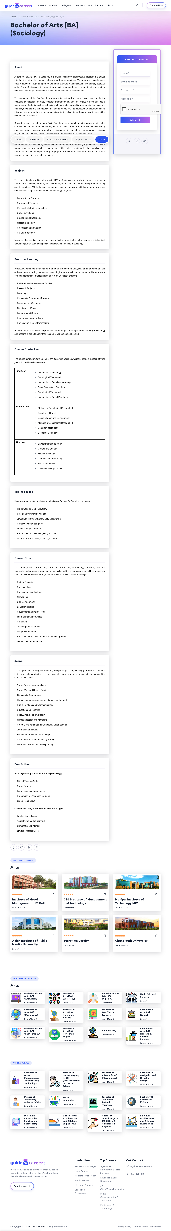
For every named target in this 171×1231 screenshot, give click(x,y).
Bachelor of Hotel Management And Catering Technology (31, 1078)
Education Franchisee (80, 1191)
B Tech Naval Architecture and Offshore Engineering (70, 1119)
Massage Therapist (84, 1185)
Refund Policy (141, 1226)
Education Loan (96, 5)
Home (13, 17)
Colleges (65, 5)
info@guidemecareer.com (139, 1166)
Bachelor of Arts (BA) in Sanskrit (108, 1012)
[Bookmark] (53, 894)
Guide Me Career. (38, 1226)
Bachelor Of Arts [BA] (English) (146, 1012)
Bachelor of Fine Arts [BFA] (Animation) (33, 996)
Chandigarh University (131, 940)
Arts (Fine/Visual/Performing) (112, 1187)
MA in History (109, 1030)
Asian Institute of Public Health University (29, 942)
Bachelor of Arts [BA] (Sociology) (69, 996)
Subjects (34, 139)
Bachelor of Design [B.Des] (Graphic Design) (148, 1076)
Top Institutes (83, 139)
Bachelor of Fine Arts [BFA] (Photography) (33, 1031)
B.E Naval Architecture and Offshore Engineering (147, 1119)
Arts (31, 17)
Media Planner (82, 1180)
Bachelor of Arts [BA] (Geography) (31, 1012)
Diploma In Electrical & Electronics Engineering (30, 1119)
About (18, 139)
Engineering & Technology (107, 1207)
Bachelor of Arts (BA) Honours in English (69, 1032)
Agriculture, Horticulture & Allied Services (110, 1169)
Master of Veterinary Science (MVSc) (32, 1099)
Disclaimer (155, 1226)
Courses (79, 5)
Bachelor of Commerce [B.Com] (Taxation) (108, 1100)
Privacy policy (124, 1226)
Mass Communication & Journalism (109, 1197)
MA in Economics (69, 1099)
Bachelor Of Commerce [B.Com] (146, 1099)
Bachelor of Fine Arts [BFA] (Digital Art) (110, 996)
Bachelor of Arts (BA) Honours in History (69, 1013)
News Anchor (81, 1171)
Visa (109, 5)
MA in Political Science (148, 995)
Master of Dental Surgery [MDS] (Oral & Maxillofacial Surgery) (110, 1121)
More (102, 139)
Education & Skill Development (108, 1179)
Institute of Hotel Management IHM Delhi (29, 901)
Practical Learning (57, 139)
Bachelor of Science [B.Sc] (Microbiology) (109, 1075)
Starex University (76, 940)
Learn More (17, 907)
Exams (52, 5)
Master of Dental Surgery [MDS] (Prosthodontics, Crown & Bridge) (72, 1079)
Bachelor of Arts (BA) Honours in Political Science (146, 1033)
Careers (40, 5)
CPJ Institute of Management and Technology (85, 901)
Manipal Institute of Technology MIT (129, 901)
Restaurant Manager (85, 1166)
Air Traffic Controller (85, 1175)
